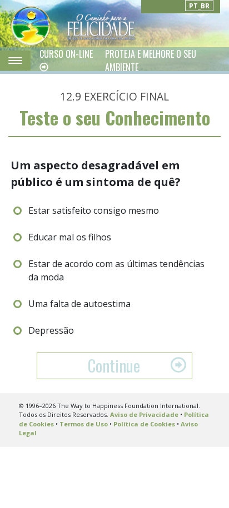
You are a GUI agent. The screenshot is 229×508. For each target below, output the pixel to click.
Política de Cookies (144, 424)
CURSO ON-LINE (66, 54)
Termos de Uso (83, 424)
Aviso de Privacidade (144, 414)
